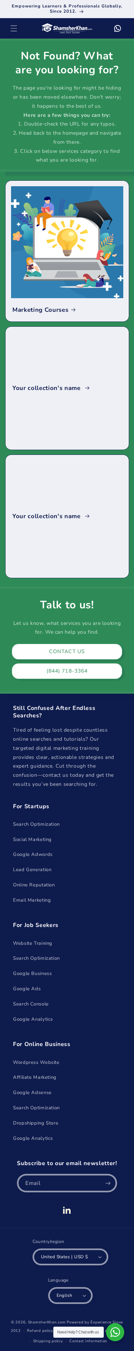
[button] (13, 28)
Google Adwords (33, 854)
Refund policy (40, 1330)
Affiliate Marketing (35, 1077)
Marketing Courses (40, 310)
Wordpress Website (36, 1062)
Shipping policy (48, 1341)
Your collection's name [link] (47, 388)
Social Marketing (32, 839)
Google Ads (27, 988)
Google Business (32, 973)
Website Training (32, 943)
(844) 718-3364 (67, 671)
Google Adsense (32, 1092)
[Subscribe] (107, 1183)
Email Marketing (32, 900)
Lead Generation (32, 869)
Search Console (31, 1004)
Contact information (88, 1341)
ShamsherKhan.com (47, 1322)
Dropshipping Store (35, 1123)
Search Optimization (36, 824)
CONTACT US (67, 651)
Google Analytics (33, 1019)
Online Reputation (34, 885)
